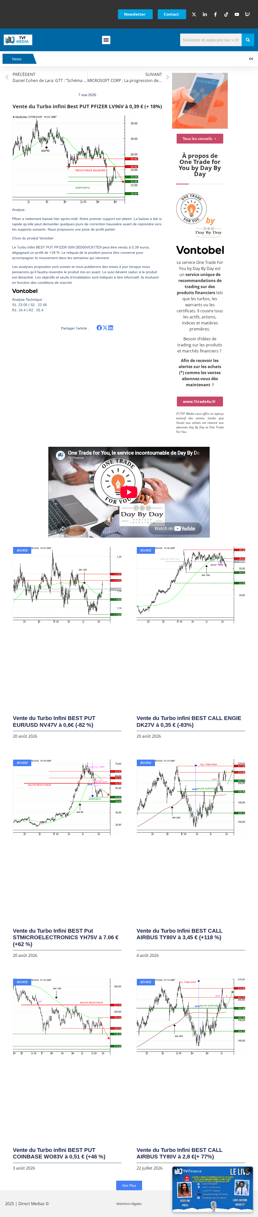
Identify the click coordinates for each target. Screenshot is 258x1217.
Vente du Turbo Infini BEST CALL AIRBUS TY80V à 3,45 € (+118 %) (179, 934)
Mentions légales (129, 1203)
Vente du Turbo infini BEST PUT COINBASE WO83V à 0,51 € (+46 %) (59, 1153)
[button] (106, 40)
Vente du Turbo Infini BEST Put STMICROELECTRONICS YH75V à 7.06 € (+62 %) (65, 937)
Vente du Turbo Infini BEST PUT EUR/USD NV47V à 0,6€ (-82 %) (54, 721)
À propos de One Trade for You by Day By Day (200, 164)
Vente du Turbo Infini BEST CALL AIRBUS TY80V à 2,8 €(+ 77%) (179, 1153)
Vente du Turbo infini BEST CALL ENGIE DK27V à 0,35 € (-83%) (189, 721)
